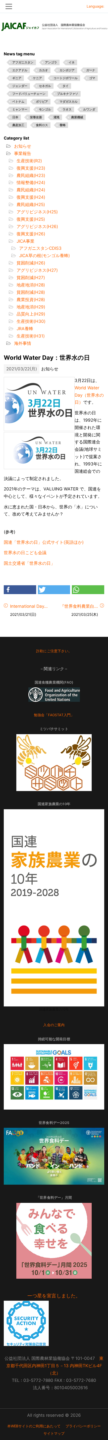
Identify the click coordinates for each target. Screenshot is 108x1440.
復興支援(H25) (30, 219)
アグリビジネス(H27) (36, 270)
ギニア (16, 78)
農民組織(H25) (30, 204)
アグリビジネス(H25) (36, 211)
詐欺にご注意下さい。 (54, 651)
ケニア (37, 78)
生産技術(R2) (28, 160)
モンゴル (45, 109)
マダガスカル (69, 101)
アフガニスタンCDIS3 (40, 248)
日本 (15, 117)
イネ (72, 62)
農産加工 (18, 125)
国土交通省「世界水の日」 (29, 563)
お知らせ (22, 146)
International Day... (29, 606)
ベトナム (18, 101)
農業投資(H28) (30, 299)
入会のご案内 (54, 1025)
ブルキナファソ (67, 94)
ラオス (67, 109)
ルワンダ (89, 109)
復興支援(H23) (30, 168)
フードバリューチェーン (28, 94)
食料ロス (42, 125)
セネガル (45, 86)
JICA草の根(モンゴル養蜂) (44, 255)
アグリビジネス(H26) (36, 226)
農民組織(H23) (30, 175)
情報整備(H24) (30, 182)
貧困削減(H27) (30, 277)
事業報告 (22, 153)
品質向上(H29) (30, 314)
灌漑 (56, 117)
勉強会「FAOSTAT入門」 (54, 715)
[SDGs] (54, 1077)
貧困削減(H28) (30, 292)
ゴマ (92, 78)
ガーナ (90, 70)
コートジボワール (65, 78)
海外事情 (22, 343)
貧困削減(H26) (30, 262)
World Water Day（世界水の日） (89, 395)
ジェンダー (19, 86)
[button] (20, 589)
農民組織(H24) (30, 189)
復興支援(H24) (30, 197)
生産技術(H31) (30, 336)
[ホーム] (54, 25)
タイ (66, 86)
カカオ (43, 70)
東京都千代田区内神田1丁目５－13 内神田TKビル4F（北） (55, 1366)
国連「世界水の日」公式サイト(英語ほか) (44, 542)
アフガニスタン (22, 62)
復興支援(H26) (30, 233)
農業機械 (77, 117)
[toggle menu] (54, 6)
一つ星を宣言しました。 (53, 1296)
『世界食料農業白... (79, 606)
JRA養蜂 (24, 328)
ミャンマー (19, 109)
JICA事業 (24, 241)
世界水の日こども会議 (25, 552)
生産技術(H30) (30, 321)
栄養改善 (36, 117)
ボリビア (42, 101)
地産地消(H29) (30, 306)
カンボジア (67, 70)
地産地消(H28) (30, 284)
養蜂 (63, 125)
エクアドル (19, 70)
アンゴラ (51, 62)
